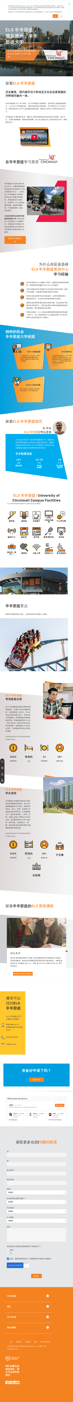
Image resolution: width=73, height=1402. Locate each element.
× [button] (69, 3)
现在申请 (36, 1080)
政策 (35, 1341)
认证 (11, 1341)
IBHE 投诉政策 (45, 1341)
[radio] (36, 1250)
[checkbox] (36, 1252)
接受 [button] (55, 16)
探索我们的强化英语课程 (23, 973)
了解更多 (55, 365)
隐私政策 (19, 1341)
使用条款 (28, 1341)
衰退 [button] (62, 16)
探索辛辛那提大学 (15, 240)
